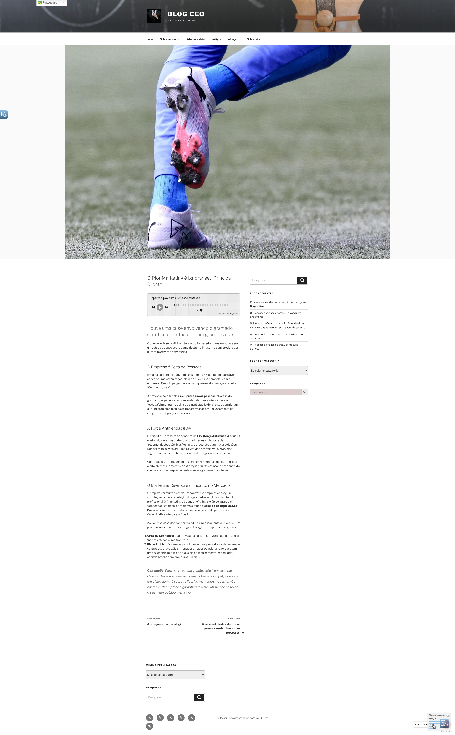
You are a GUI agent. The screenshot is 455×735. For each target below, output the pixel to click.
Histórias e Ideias (195, 39)
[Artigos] (181, 717)
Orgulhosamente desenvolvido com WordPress (241, 717)
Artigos (216, 39)
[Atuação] (191, 717)
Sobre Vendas (168, 39)
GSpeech (234, 313)
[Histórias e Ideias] (170, 717)
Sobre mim (253, 39)
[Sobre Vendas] (160, 717)
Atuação (233, 39)
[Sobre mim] (149, 726)
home (150, 39)
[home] (149, 717)
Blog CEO (186, 14)
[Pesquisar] (302, 280)
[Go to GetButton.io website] (446, 731)
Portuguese (49, 2)
